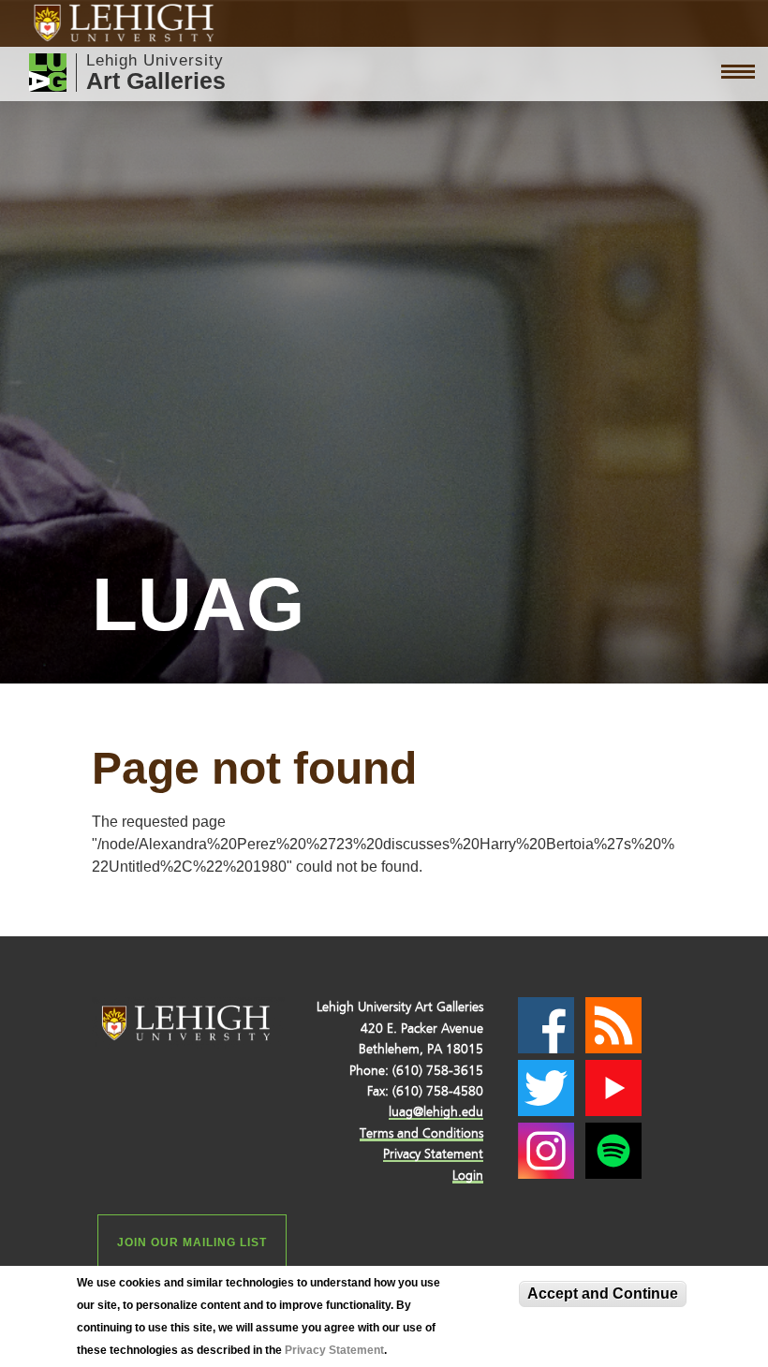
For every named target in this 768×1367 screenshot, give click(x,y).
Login (467, 1175)
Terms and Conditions (421, 1133)
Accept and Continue (602, 1293)
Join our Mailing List (192, 1242)
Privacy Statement (334, 1350)
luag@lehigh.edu (436, 1112)
